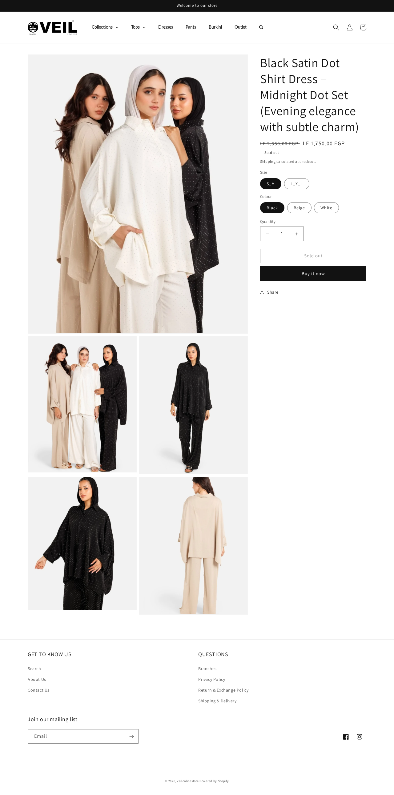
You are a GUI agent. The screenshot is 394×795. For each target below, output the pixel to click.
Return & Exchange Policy (223, 690)
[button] (336, 27)
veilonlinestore (188, 781)
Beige (299, 208)
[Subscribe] (131, 736)
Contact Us (39, 690)
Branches (207, 668)
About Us (37, 679)
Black (272, 208)
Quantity (267, 221)
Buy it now (313, 273)
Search (34, 668)
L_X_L (297, 184)
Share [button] (273, 292)
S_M (271, 184)
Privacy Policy (211, 679)
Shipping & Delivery (217, 701)
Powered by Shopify (214, 781)
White (326, 208)
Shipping (268, 161)
